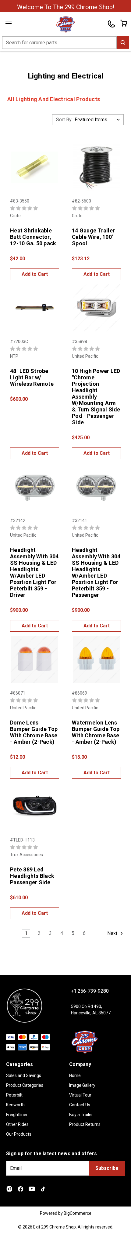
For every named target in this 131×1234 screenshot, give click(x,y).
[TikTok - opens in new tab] (43, 1189)
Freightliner (17, 1114)
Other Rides (17, 1124)
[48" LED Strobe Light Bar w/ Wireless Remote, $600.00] (34, 307)
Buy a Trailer (81, 1114)
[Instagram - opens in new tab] (9, 1189)
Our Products (18, 1134)
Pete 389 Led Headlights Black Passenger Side (32, 875)
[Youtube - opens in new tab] (32, 1189)
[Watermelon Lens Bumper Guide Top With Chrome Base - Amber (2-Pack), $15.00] (96, 659)
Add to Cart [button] (35, 274)
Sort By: (64, 119)
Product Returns (85, 1124)
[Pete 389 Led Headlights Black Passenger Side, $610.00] (34, 806)
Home (75, 1075)
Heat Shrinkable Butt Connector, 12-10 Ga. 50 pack (33, 236)
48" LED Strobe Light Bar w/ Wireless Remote (32, 377)
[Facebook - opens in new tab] (20, 1189)
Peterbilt (14, 1095)
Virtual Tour (80, 1095)
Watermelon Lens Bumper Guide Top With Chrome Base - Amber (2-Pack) (95, 732)
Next (113, 933)
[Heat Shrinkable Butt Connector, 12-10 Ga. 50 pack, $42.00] (34, 167)
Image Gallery (82, 1085)
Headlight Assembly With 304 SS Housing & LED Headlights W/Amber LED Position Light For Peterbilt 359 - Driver (34, 572)
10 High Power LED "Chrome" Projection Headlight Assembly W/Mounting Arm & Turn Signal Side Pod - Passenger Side (96, 396)
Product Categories (24, 1085)
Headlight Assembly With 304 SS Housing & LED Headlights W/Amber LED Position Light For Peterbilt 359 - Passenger (96, 572)
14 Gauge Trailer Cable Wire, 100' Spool (93, 236)
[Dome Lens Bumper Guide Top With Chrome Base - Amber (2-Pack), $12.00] (34, 659)
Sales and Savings (23, 1075)
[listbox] (98, 120)
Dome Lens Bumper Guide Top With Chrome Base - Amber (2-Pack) (34, 732)
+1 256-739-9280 (90, 991)
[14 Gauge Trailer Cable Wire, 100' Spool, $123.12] (96, 167)
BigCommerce (77, 1213)
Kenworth (15, 1104)
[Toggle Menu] (12, 24)
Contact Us (79, 1104)
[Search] (123, 42)
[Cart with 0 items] (123, 23)
